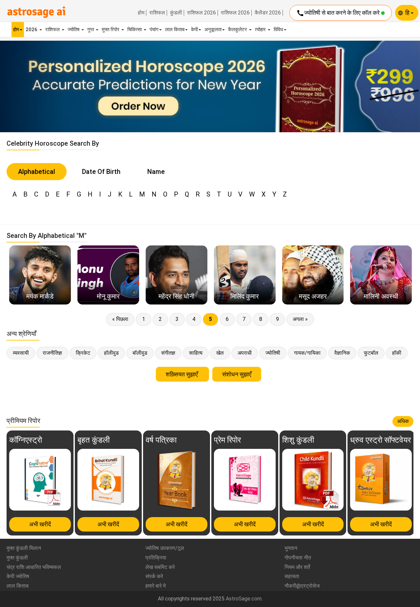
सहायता (291, 576)
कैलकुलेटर (238, 29)
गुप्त (91, 29)
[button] (31, 87)
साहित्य (195, 353)
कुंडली (176, 13)
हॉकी (396, 353)
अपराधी (245, 353)
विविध (278, 29)
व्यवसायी (21, 353)
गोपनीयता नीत (297, 558)
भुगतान (290, 548)
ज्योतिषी (272, 353)
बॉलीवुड (140, 353)
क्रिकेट (83, 353)
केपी (194, 29)
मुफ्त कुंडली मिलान (24, 548)
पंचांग (154, 29)
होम (141, 13)
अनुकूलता (212, 29)
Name (156, 172)
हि (408, 12)
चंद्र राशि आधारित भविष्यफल (34, 567)
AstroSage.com (244, 599)
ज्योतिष (74, 29)
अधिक (403, 421)
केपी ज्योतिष (18, 576)
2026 (32, 29)
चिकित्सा (135, 29)
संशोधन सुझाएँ (236, 374)
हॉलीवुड (111, 353)
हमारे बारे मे (155, 586)
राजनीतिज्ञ (52, 353)
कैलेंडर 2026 (268, 13)
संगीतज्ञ (168, 353)
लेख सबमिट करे (160, 567)
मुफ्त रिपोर (111, 29)
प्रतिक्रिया (155, 558)
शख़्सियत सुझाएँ (182, 374)
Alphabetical (36, 172)
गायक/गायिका (307, 353)
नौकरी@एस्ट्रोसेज (302, 586)
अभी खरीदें (40, 524)
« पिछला (120, 319)
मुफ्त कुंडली (17, 558)
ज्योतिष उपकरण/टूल (164, 548)
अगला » (300, 319)
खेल (220, 353)
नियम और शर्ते (297, 567)
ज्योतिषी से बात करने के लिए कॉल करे (338, 13)
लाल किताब (174, 29)
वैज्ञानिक (342, 353)
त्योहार (261, 29)
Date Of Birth (101, 172)
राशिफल (157, 13)
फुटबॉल (371, 353)
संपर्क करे (154, 576)
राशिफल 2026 (201, 13)
